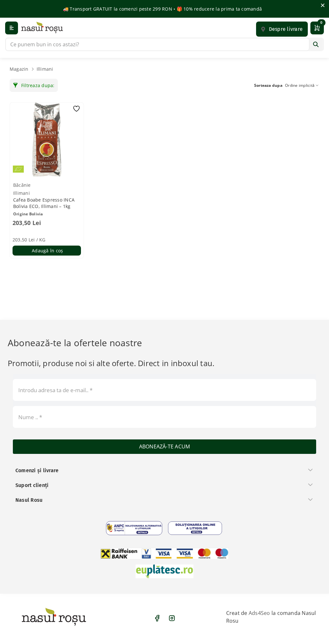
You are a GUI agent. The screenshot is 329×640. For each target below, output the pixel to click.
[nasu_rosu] (42, 27)
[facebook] (157, 618)
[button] (282, 29)
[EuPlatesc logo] (164, 571)
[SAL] (134, 528)
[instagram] (172, 618)
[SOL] (195, 528)
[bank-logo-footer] (164, 553)
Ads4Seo (259, 613)
